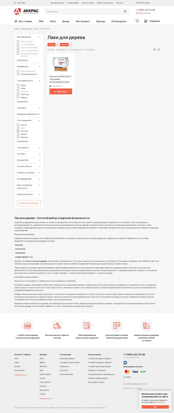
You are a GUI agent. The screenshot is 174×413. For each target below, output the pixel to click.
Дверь (23, 85)
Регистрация (145, 3)
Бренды (100, 21)
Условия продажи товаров (99, 358)
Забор (23, 88)
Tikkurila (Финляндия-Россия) (29, 54)
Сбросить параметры (29, 203)
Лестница (25, 94)
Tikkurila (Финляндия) (30, 50)
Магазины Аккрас (67, 358)
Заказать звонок (143, 13)
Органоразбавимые (29, 74)
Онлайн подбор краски (98, 378)
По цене (51, 49)
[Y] (125, 11)
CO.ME (42, 378)
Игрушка (24, 91)
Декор (65, 21)
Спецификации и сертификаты (101, 374)
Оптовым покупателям (69, 362)
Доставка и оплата (57, 3)
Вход (137, 3)
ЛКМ (40, 21)
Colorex (43, 386)
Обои (53, 21)
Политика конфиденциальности (135, 384)
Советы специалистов (105, 3)
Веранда (24, 137)
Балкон (24, 125)
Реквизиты (64, 366)
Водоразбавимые (28, 71)
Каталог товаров (27, 29)
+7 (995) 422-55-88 (145, 10)
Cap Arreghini (45, 374)
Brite (42, 370)
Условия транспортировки (99, 366)
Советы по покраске (97, 370)
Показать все (22, 60)
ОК (155, 406)
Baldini (42, 362)
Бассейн (24, 131)
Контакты (119, 3)
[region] (29, 121)
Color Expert (45, 382)
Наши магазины (66, 374)
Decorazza (44, 390)
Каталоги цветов (88, 3)
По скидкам (61, 49)
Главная (17, 29)
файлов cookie (160, 402)
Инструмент (83, 21)
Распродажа (119, 21)
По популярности (75, 49)
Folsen (42, 394)
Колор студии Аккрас (26, 11)
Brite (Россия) (27, 41)
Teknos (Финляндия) (29, 47)
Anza (42, 358)
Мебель (24, 97)
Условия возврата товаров (99, 362)
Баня (23, 128)
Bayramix (43, 366)
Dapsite (139, 388)
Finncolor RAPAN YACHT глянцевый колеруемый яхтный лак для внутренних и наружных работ (60, 79)
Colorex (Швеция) (28, 44)
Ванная (24, 134)
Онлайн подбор (72, 3)
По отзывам (89, 49)
